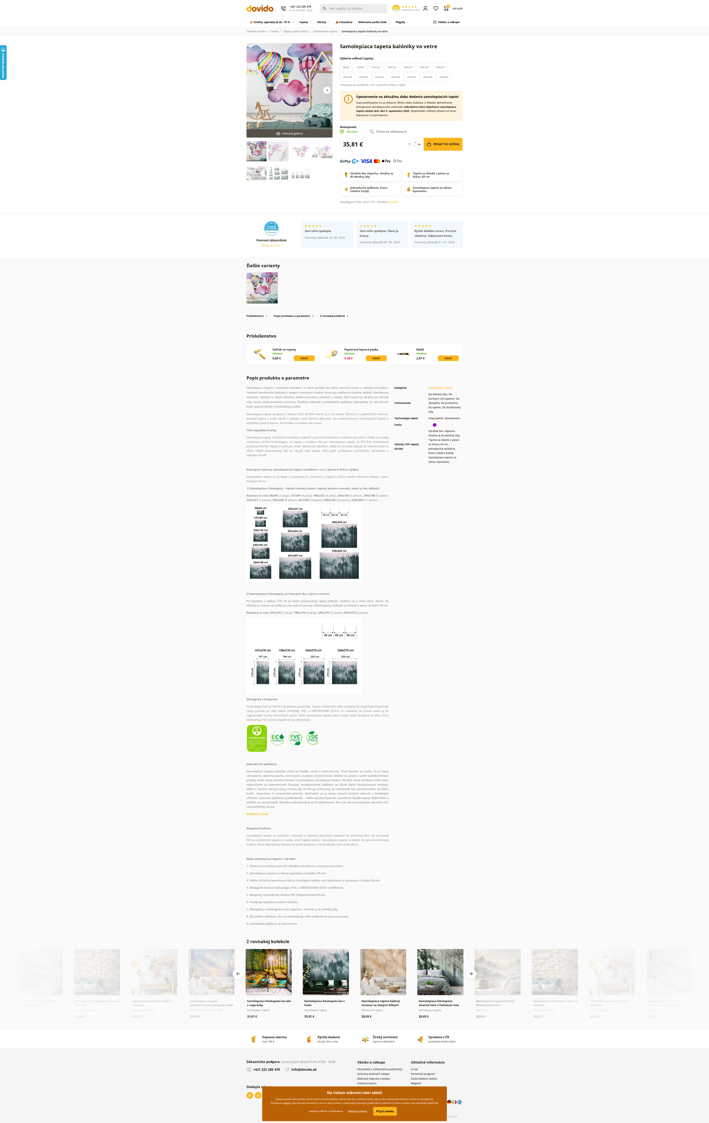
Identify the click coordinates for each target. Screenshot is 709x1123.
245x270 (439, 67)
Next (327, 90)
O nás (414, 1069)
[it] (454, 1102)
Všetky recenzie (271, 245)
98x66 (346, 67)
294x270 (363, 77)
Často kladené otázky (424, 1078)
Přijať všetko (385, 1111)
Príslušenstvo (255, 316)
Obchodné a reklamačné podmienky (379, 1069)
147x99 (360, 67)
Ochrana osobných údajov (373, 1074)
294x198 (347, 77)
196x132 (391, 67)
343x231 (379, 77)
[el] (459, 1102)
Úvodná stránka (256, 31)
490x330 (427, 77)
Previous (238, 973)
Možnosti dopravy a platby (373, 1078)
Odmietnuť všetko (357, 1111)
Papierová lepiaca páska (361, 349)
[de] (449, 1102)
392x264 (395, 77)
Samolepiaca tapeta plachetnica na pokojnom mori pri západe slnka (211, 1005)
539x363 (443, 77)
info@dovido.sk (303, 1069)
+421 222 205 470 (266, 1069)
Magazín (416, 1083)
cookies (287, 1103)
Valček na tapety (284, 349)
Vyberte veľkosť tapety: (357, 58)
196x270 (407, 67)
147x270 (375, 67)
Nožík (420, 349)
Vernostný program (423, 1074)
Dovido (393, 202)
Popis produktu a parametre (292, 316)
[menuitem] (271, 22)
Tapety (274, 31)
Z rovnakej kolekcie (332, 316)
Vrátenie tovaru (366, 1083)
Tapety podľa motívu (296, 31)
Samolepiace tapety (325, 31)
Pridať (304, 358)
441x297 (411, 77)
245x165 (423, 67)
